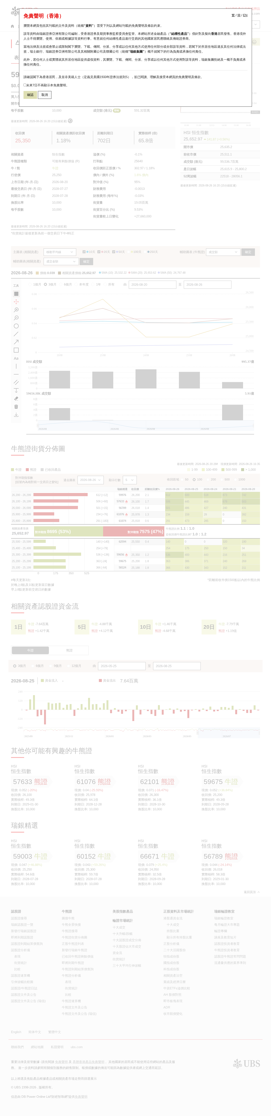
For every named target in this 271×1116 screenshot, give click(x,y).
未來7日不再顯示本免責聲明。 (47, 85)
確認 (30, 95)
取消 (44, 95)
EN (245, 15)
